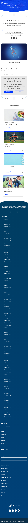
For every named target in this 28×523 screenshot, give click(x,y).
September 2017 (7, 325)
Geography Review (5, 471)
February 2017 (7, 329)
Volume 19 (16, 5)
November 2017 (7, 322)
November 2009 (7, 416)
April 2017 (6, 327)
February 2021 (7, 282)
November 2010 (7, 405)
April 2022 (6, 268)
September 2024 (7, 240)
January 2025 (7, 235)
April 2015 (6, 351)
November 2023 (7, 250)
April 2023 (6, 254)
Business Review (4, 459)
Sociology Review (5, 495)
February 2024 (7, 245)
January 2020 (7, 297)
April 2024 (6, 243)
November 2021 (7, 275)
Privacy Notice (21, 521)
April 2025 (6, 231)
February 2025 (7, 233)
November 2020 (7, 287)
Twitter (12, 38)
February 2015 (7, 353)
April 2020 (6, 292)
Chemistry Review (5, 462)
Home (4, 5)
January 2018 (7, 320)
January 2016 (7, 343)
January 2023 (7, 259)
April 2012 (6, 386)
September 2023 (7, 252)
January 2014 (7, 367)
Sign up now (14, 211)
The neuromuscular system (14, 35)
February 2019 (7, 306)
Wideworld (3, 498)
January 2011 (7, 402)
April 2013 (6, 374)
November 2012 (7, 381)
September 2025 (7, 228)
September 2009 (7, 419)
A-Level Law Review (5, 452)
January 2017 (7, 332)
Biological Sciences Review (6, 455)
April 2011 (6, 397)
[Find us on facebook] (10, 510)
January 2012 (7, 390)
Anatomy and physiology (17, 32)
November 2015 (7, 346)
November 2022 (7, 261)
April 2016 (6, 339)
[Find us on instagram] (19, 510)
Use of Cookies (13, 521)
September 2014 (7, 360)
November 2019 (7, 299)
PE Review (9, 5)
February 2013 (7, 376)
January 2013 (7, 379)
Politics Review (4, 486)
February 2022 (7, 271)
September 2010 (7, 407)
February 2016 (7, 341)
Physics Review (4, 483)
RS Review (3, 492)
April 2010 (6, 409)
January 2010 (7, 414)
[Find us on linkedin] (16, 510)
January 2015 (7, 355)
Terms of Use (5, 521)
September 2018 (7, 313)
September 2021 (7, 278)
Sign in (19, 91)
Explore (2, 437)
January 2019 (7, 308)
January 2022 (7, 273)
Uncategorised (7, 426)
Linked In (14, 38)
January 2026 (7, 224)
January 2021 (7, 285)
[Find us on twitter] (13, 510)
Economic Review (5, 465)
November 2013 (7, 369)
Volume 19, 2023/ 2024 (15, 29)
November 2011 (7, 393)
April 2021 (6, 280)
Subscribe (8, 91)
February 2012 (7, 388)
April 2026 (6, 219)
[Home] (6, 2)
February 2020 (7, 294)
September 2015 (7, 348)
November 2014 (7, 358)
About (2, 443)
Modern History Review (6, 477)
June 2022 (6, 266)
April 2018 (6, 315)
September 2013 (7, 372)
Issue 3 (22, 5)
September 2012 (7, 383)
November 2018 (7, 311)
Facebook (16, 38)
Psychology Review (5, 489)
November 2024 (7, 238)
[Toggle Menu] (26, 2)
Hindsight (3, 474)
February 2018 (7, 318)
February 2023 (7, 257)
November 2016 (7, 334)
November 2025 (7, 226)
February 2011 (7, 400)
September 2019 (7, 301)
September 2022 (7, 264)
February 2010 (7, 412)
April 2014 (6, 362)
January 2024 (7, 247)
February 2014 (7, 365)
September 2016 (7, 336)
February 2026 (7, 221)
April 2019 (6, 304)
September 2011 (7, 395)
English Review (4, 468)
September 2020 (7, 289)
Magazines (3, 434)
